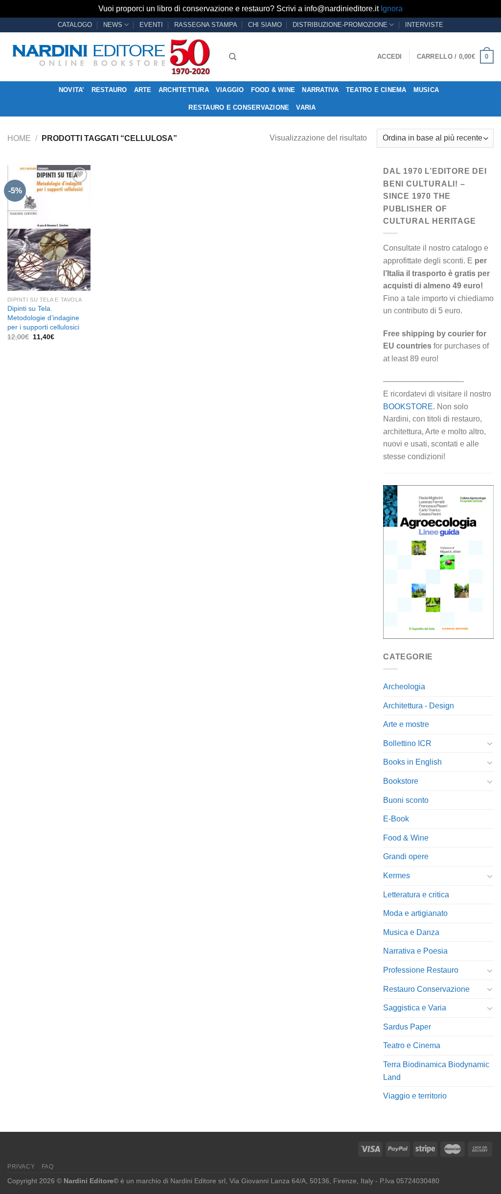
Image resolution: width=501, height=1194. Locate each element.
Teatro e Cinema (376, 90)
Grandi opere (406, 856)
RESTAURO (109, 90)
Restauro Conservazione (426, 989)
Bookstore (400, 781)
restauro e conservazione (238, 107)
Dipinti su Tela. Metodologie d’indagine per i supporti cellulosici (43, 317)
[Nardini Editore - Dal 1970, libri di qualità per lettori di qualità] (110, 56)
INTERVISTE (424, 24)
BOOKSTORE (408, 406)
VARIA (306, 107)
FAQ (48, 1166)
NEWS (112, 24)
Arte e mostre (406, 724)
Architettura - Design (418, 706)
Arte (143, 90)
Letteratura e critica (416, 894)
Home (19, 138)
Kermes (396, 875)
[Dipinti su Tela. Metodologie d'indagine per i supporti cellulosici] (49, 228)
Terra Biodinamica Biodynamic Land (436, 1070)
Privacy (21, 1166)
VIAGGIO (230, 90)
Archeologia (404, 686)
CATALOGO (75, 24)
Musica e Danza (411, 932)
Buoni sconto (406, 800)
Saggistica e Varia (414, 1008)
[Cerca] (232, 56)
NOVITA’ (72, 90)
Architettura (184, 90)
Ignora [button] (392, 8)
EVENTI (151, 24)
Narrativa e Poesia (415, 951)
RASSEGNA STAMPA (205, 24)
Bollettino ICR (407, 743)
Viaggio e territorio (415, 1096)
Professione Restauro (420, 970)
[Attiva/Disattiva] (490, 743)
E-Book (396, 819)
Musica (426, 90)
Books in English (412, 762)
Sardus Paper (407, 1027)
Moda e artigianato (415, 913)
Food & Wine (273, 90)
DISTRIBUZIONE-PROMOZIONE (340, 24)
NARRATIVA (320, 90)
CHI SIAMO (265, 24)
